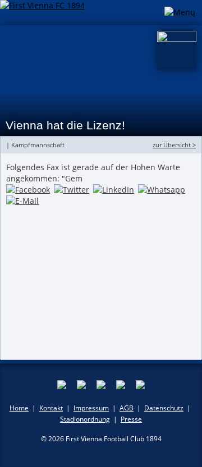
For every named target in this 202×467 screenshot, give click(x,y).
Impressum (91, 408)
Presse (131, 419)
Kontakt (51, 408)
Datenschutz (163, 408)
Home (19, 408)
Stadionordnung (85, 419)
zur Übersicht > (174, 145)
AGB (127, 408)
